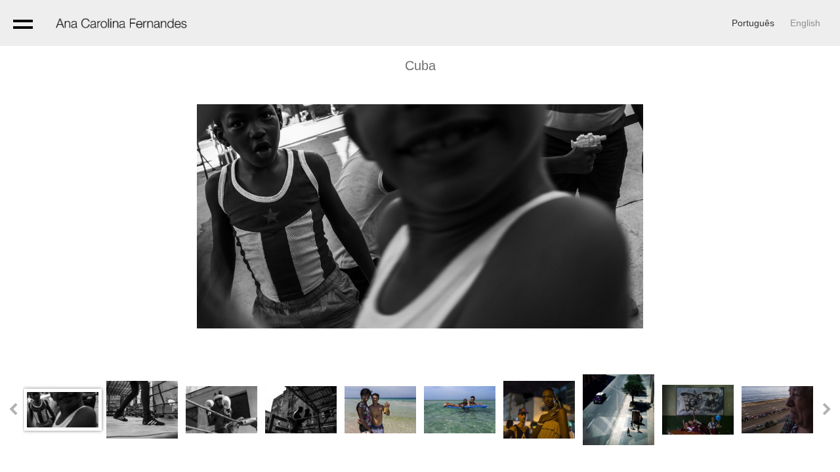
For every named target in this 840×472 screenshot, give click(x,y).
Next (826, 409)
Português (753, 23)
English (805, 23)
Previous (13, 409)
